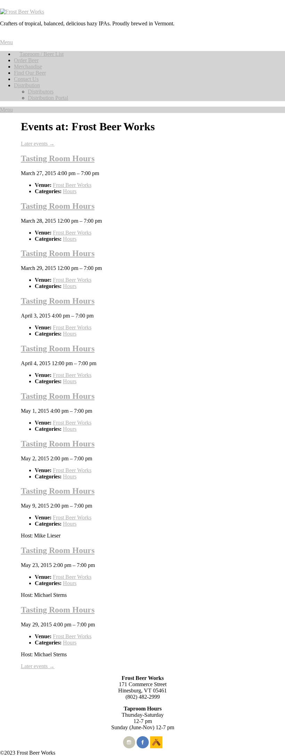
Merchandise (28, 66)
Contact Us (26, 79)
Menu (6, 42)
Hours (69, 191)
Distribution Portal (48, 98)
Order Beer (26, 60)
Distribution (27, 85)
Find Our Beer (30, 73)
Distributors (41, 91)
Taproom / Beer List (41, 54)
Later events (38, 144)
